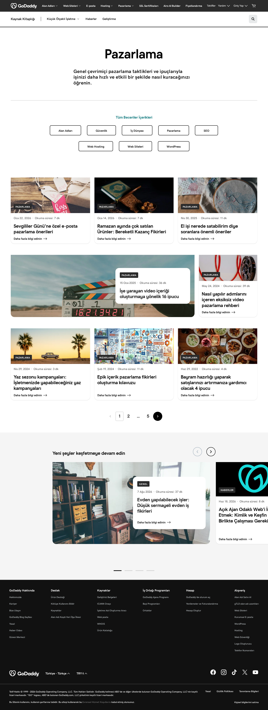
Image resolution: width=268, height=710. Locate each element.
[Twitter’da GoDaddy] (245, 674)
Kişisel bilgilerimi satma (246, 702)
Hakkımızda (15, 597)
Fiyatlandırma (194, 5)
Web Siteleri (135, 146)
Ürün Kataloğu (104, 630)
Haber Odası (15, 630)
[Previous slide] (197, 451)
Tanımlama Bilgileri (249, 691)
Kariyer (13, 603)
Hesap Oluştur (193, 610)
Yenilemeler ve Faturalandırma (202, 603)
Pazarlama (173, 130)
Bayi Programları (151, 603)
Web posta (102, 617)
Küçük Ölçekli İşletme (61, 18)
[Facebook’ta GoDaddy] (213, 674)
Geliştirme (109, 18)
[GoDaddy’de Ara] (253, 19)
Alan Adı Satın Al (242, 597)
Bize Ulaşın (15, 610)
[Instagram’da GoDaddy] (223, 674)
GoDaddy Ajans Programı (156, 597)
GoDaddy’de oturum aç (198, 597)
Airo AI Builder (172, 5)
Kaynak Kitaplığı (23, 19)
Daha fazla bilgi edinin (151, 522)
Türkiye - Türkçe (55, 673)
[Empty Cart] (253, 5)
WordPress (174, 146)
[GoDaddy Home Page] (24, 673)
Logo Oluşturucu (243, 643)
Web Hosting (95, 146)
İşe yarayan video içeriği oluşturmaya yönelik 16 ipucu (149, 293)
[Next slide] (210, 451)
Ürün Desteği (58, 597)
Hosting (238, 630)
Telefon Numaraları (244, 650)
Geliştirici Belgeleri (107, 597)
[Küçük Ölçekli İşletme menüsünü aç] (78, 19)
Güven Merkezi (17, 637)
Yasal (12, 623)
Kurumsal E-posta (243, 617)
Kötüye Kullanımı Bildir (62, 603)
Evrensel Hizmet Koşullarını (96, 702)
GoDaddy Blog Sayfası (20, 617)
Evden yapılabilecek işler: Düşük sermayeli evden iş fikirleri (163, 505)
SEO (206, 130)
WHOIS (101, 623)
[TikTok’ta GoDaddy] (234, 674)
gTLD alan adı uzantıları (246, 603)
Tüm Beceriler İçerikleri (134, 117)
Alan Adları (65, 130)
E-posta (91, 5)
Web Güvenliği (241, 637)
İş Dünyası (137, 130)
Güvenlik (101, 130)
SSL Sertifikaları (148, 5)
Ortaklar (147, 610)
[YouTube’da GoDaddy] (255, 674)
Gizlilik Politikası (225, 691)
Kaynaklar (56, 610)
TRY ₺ (80, 673)
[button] (118, 570)
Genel (143, 484)
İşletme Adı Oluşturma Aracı (111, 610)
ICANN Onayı (104, 603)
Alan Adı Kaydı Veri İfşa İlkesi (66, 617)
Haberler (91, 18)
